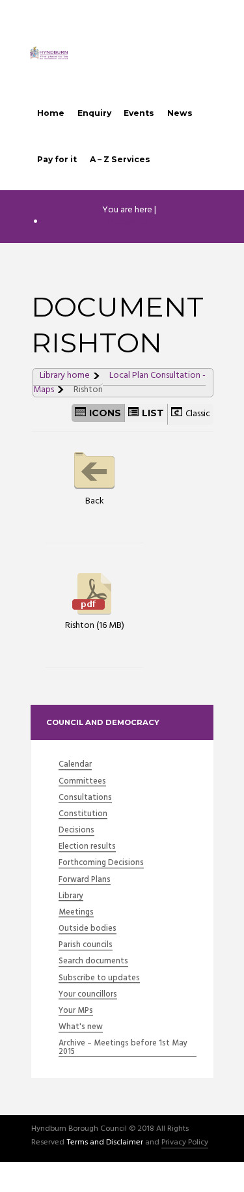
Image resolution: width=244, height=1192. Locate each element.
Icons (105, 413)
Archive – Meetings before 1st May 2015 (123, 1048)
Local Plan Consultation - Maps (119, 382)
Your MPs (76, 1011)
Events (139, 113)
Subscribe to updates (99, 978)
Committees (82, 782)
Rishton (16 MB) (94, 625)
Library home (65, 375)
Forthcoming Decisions (101, 863)
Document (129, 222)
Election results (87, 847)
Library (71, 896)
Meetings (76, 913)
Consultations (85, 798)
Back (94, 501)
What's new (81, 1027)
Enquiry (94, 113)
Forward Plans (85, 880)
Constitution (83, 814)
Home (50, 113)
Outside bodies (87, 929)
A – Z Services (120, 159)
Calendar (75, 765)
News (180, 113)
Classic (197, 413)
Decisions (76, 831)
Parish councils (86, 945)
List (153, 413)
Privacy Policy (184, 1143)
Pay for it (57, 159)
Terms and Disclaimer (104, 1143)
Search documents (93, 962)
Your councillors (88, 995)
